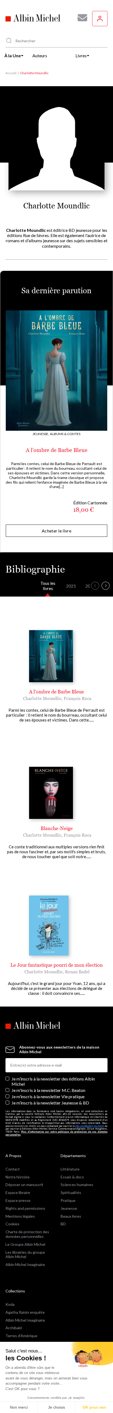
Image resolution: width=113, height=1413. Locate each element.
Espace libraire (17, 1192)
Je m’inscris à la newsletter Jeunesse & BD (50, 1102)
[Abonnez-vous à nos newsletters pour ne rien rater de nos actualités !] (80, 17)
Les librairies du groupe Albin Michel (25, 1254)
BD (63, 1224)
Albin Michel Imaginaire (25, 1264)
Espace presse (17, 1200)
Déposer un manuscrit (24, 1184)
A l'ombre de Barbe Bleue (56, 450)
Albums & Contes (65, 434)
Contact (12, 1169)
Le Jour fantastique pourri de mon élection (56, 965)
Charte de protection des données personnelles (27, 1234)
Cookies (12, 1224)
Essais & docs (72, 1177)
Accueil (10, 73)
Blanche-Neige (57, 828)
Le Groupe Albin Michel (25, 1244)
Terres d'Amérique (21, 1335)
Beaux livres (71, 1216)
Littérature (70, 1169)
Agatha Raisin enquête (25, 1312)
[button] (95, 586)
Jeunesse (69, 1208)
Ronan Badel (77, 971)
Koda (10, 1304)
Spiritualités (71, 1192)
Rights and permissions (25, 1208)
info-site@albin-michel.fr (89, 1125)
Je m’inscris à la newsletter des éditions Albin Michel (53, 1081)
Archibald (13, 1327)
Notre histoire (17, 1177)
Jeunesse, (41, 434)
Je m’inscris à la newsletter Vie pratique (48, 1096)
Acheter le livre (56, 530)
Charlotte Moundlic (42, 698)
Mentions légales (20, 1216)
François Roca (77, 698)
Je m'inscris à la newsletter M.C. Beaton (48, 1090)
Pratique (68, 1200)
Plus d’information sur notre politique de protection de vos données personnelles (56, 1133)
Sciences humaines (77, 1184)
